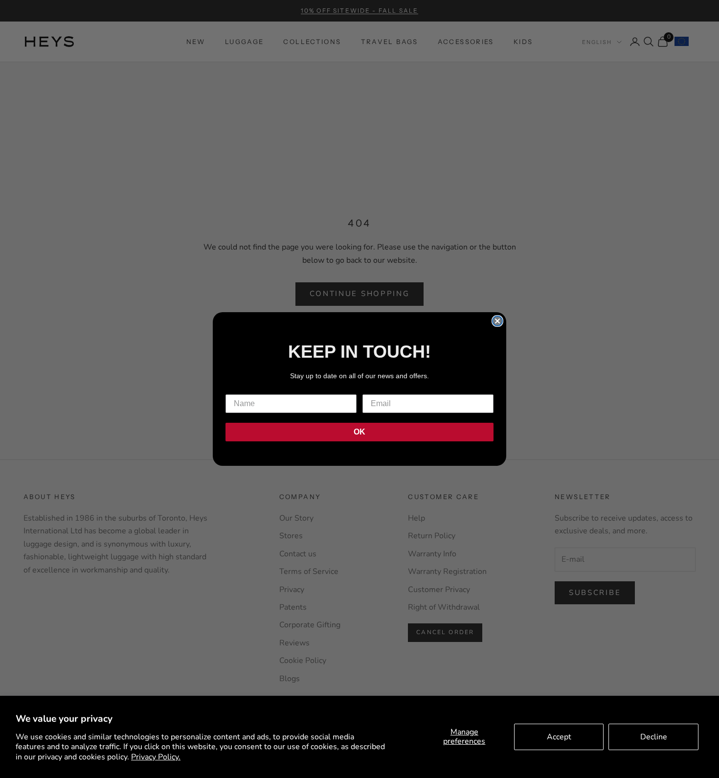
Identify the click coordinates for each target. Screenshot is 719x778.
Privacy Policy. (155, 757)
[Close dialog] (497, 321)
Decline (653, 737)
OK (359, 432)
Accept (559, 737)
